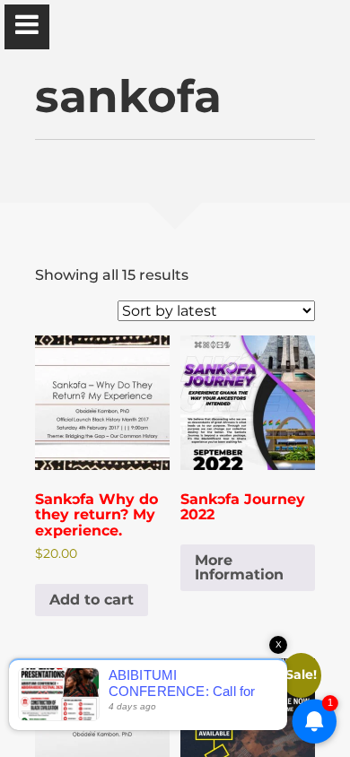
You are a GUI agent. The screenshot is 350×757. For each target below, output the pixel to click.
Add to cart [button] (91, 599)
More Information (239, 567)
